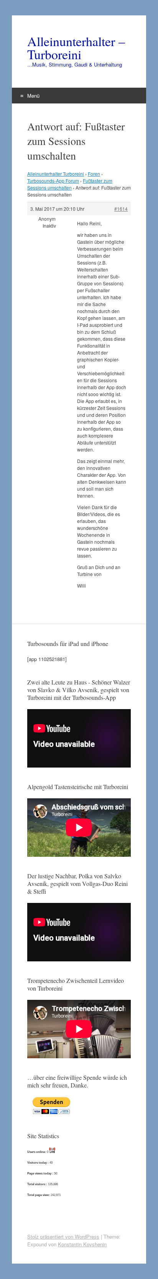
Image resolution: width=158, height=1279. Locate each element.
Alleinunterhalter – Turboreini (76, 48)
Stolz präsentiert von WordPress (63, 1236)
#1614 (121, 208)
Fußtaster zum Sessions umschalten (69, 184)
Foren (94, 173)
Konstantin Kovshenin (82, 1244)
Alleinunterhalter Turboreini (55, 173)
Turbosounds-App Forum (53, 180)
